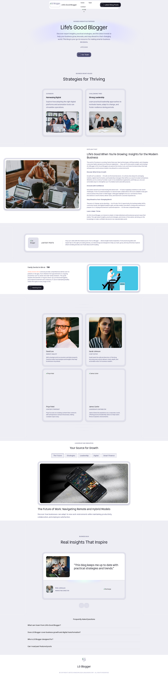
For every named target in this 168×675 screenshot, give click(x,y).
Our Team (85, 54)
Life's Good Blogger (69, 5)
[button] (84, 625)
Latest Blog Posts (112, 5)
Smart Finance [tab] (109, 455)
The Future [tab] (57, 455)
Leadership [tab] (84, 455)
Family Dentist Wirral (34, 272)
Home (82, 3)
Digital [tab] (96, 455)
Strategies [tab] (71, 455)
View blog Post (36, 288)
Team (90, 3)
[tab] (84, 625)
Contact (83, 7)
